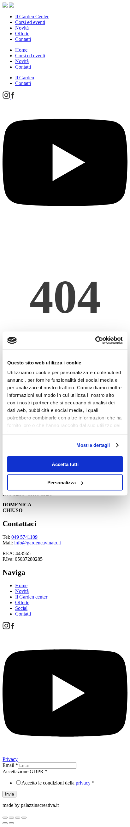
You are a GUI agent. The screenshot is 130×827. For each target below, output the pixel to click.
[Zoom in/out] (24, 818)
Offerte (22, 33)
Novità (22, 28)
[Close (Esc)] (5, 818)
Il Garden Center (32, 16)
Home (21, 50)
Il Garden (24, 77)
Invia (9, 794)
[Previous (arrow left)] (5, 823)
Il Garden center (31, 596)
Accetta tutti (65, 464)
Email (10, 765)
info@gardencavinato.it (37, 542)
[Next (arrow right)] (11, 823)
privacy (83, 782)
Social (21, 608)
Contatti (23, 39)
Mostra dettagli (93, 445)
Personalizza (61, 482)
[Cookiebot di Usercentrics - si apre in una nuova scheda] (95, 340)
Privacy (10, 759)
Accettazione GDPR (25, 771)
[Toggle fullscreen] (17, 818)
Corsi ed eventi (30, 22)
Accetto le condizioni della (57, 782)
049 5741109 (24, 537)
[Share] (11, 818)
